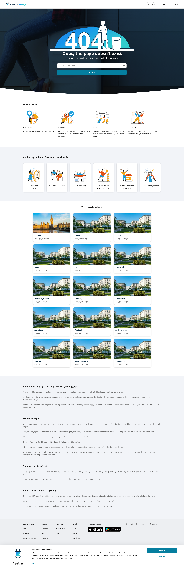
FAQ (43, 533)
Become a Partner (29, 538)
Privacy (75, 533)
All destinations (61, 529)
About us (26, 529)
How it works (46, 529)
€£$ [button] (176, 4)
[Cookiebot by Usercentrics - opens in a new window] (18, 563)
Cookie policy (77, 538)
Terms (75, 529)
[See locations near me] (124, 65)
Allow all (162, 550)
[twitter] (132, 524)
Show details (37, 564)
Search (92, 72)
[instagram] (137, 524)
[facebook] (126, 524)
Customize (161, 557)
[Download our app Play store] (113, 529)
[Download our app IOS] (95, 529)
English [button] (168, 4)
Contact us (45, 538)
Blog (57, 533)
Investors (26, 533)
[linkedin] (143, 524)
